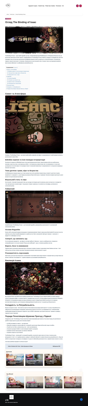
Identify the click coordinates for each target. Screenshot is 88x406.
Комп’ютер (41, 5)
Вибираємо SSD (56, 346)
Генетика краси (50, 386)
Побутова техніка (50, 5)
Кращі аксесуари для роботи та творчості (51, 361)
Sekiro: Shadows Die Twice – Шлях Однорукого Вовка (20, 346)
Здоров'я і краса (12, 383)
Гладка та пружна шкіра (14, 386)
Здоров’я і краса (32, 5)
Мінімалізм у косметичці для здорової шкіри (33, 385)
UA (63, 5)
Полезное (58, 5)
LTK (7, 400)
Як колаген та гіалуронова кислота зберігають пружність (72, 386)
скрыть (15, 67)
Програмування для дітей (14, 362)
